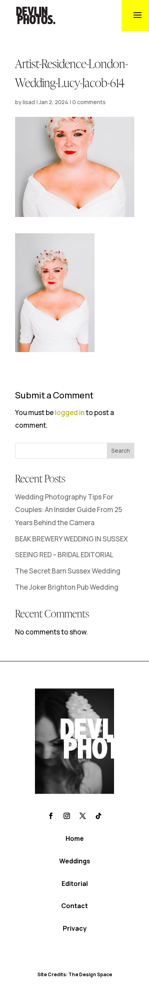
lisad (29, 102)
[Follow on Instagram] (66, 816)
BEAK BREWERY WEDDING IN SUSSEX (71, 538)
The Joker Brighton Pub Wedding (66, 587)
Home (75, 838)
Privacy (75, 928)
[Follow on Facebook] (51, 816)
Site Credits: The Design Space (74, 974)
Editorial (75, 883)
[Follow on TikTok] (98, 816)
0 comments (89, 102)
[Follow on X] (82, 816)
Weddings (74, 861)
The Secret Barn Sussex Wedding (67, 570)
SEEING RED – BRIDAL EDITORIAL (64, 554)
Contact (74, 905)
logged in (70, 412)
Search (120, 450)
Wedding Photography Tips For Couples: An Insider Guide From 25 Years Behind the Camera (68, 509)
